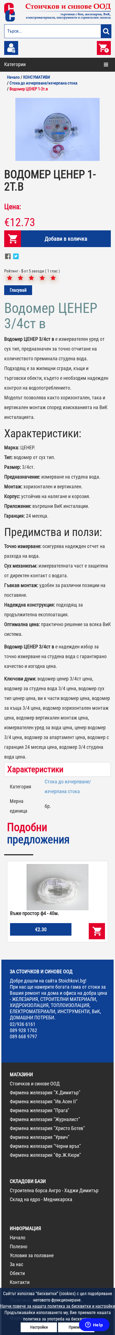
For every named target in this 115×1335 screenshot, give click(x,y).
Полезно (18, 1246)
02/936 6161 (22, 1024)
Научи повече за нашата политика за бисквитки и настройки (57, 1306)
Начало (17, 1237)
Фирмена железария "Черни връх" (45, 1146)
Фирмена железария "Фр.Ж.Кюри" (45, 1155)
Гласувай (18, 290)
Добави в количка (66, 238)
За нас (16, 1264)
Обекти (17, 1273)
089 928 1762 (23, 1030)
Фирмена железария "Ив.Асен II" (44, 1101)
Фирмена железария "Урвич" (40, 1137)
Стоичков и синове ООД (35, 1084)
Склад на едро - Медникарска (41, 1199)
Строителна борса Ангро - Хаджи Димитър (54, 1190)
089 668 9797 (23, 1036)
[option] (57, 129)
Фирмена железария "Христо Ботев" (47, 1128)
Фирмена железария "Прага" (39, 1110)
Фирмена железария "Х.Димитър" (45, 1092)
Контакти (20, 1282)
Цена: (12, 206)
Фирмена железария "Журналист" (45, 1119)
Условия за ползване (32, 1255)
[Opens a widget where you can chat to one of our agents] (94, 1325)
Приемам (76, 1327)
